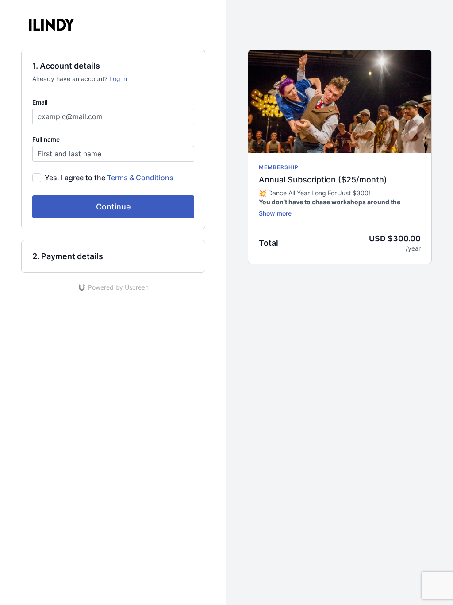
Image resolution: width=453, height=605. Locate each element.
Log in (118, 78)
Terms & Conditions (140, 177)
